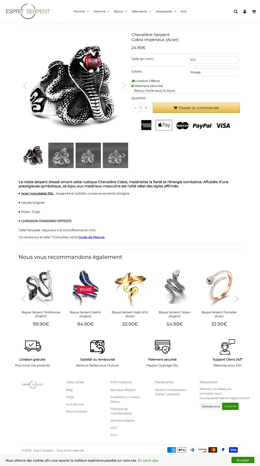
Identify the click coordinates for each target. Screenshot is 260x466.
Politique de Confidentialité (121, 411)
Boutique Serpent (123, 390)
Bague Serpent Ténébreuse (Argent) (41, 314)
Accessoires (164, 11)
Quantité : (139, 98)
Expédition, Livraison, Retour (125, 399)
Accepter (243, 460)
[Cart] (253, 11)
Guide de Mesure (91, 237)
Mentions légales (122, 420)
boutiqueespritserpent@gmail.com (225, 398)
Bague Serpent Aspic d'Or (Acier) (130, 314)
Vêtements (139, 11)
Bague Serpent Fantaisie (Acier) (219, 314)
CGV (114, 428)
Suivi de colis (75, 404)
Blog (69, 390)
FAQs (70, 397)
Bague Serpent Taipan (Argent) (175, 314)
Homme (99, 11)
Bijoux (118, 11)
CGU (114, 435)
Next (123, 85)
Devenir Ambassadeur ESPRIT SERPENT (171, 392)
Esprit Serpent (43, 450)
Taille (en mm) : (143, 59)
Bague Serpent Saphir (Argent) (85, 314)
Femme (79, 11)
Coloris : (137, 71)
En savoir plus (148, 460)
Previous (24, 85)
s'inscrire (230, 406)
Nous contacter (77, 411)
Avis (184, 11)
